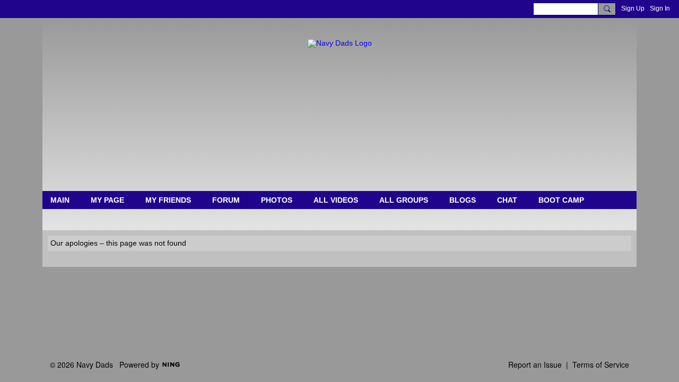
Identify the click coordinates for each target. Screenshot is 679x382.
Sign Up (633, 8)
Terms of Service (600, 364)
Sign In (660, 8)
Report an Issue (535, 364)
